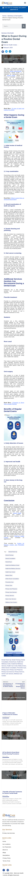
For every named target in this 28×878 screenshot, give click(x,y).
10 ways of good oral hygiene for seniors (14, 109)
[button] (24, 2)
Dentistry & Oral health (15, 16)
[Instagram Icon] (7, 870)
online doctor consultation (12, 578)
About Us (5, 849)
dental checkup (9, 555)
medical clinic (9, 575)
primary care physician (11, 588)
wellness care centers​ (11, 602)
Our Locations (6, 844)
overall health (17, 513)
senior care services (11, 599)
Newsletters (6, 855)
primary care (9, 585)
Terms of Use (6, 861)
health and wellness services (13, 568)
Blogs (4, 852)
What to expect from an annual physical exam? (14, 198)
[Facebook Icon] (3, 870)
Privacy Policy (6, 858)
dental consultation (10, 558)
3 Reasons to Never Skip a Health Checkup (14, 403)
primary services (10, 595)
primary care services (11, 592)
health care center (10, 572)
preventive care (9, 582)
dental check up (13, 551)
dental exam (9, 561)
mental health (11, 75)
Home (4, 16)
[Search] (24, 26)
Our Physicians (6, 847)
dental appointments (15, 71)
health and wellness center (12, 565)
